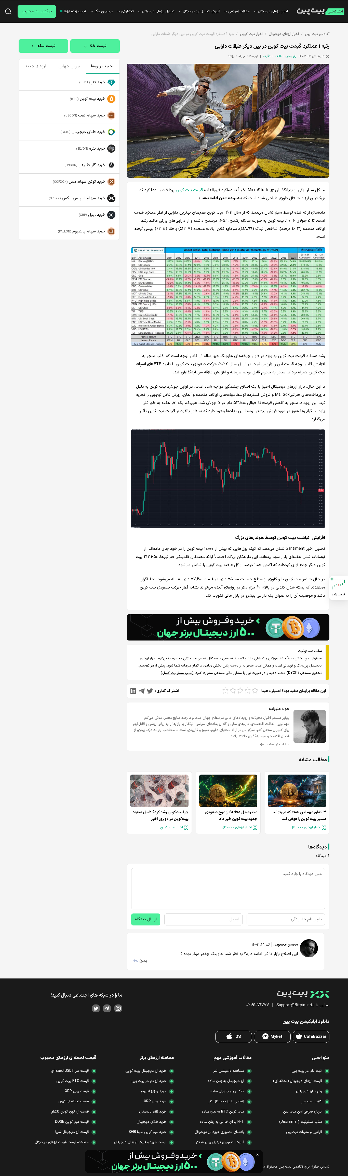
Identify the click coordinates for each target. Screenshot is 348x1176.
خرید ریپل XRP (155, 1101)
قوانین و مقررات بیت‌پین (304, 1132)
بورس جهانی (69, 66)
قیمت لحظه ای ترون (73, 1101)
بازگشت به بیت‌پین (37, 11)
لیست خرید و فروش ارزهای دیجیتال (140, 1142)
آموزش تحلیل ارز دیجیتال (201, 11)
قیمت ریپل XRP (77, 1091)
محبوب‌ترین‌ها (102, 66)
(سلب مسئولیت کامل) (177, 673)
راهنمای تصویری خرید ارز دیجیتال (219, 1132)
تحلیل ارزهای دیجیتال (158, 11)
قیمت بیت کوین (189, 190)
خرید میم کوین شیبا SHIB (147, 1132)
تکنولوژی (127, 11)
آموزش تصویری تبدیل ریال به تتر (220, 1142)
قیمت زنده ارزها (75, 11)
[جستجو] (8, 11)
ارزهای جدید (35, 66)
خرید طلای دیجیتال (151, 1122)
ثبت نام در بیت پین (306, 1071)
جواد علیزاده (236, 56)
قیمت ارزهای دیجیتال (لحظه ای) (297, 1081)
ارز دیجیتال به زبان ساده (226, 1081)
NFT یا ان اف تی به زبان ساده (222, 1122)
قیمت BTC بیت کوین (72, 1081)
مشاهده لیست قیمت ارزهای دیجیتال (62, 1142)
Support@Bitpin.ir (292, 1005)
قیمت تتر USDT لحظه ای (70, 1071)
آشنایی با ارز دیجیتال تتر (226, 1101)
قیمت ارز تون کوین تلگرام (70, 1111)
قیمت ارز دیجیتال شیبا (72, 1132)
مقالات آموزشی (239, 11)
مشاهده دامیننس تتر (228, 1071)
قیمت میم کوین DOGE (72, 1122)
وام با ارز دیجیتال (309, 1091)
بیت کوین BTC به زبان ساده (223, 1111)
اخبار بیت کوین (251, 34)
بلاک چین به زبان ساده (227, 1091)
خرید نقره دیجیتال (152, 1111)
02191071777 (257, 1005)
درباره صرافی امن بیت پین (302, 1111)
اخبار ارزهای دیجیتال (273, 11)
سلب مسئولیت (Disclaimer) (300, 1122)
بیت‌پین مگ (104, 11)
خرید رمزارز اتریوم (153, 1091)
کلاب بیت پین (311, 1101)
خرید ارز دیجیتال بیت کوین (145, 1071)
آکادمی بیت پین (317, 34)
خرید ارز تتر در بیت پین (148, 1081)
